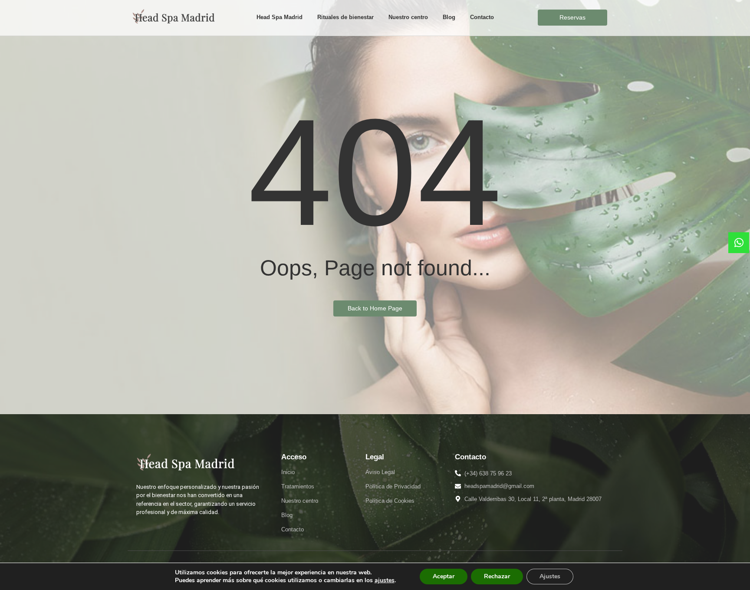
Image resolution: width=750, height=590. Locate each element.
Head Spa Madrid (280, 17)
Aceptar (443, 576)
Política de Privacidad (393, 486)
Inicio (288, 472)
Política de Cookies (389, 501)
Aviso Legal (380, 472)
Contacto (482, 17)
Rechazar (497, 576)
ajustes (385, 580)
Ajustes (549, 576)
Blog (449, 17)
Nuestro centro (408, 17)
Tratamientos (297, 486)
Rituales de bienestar (345, 17)
